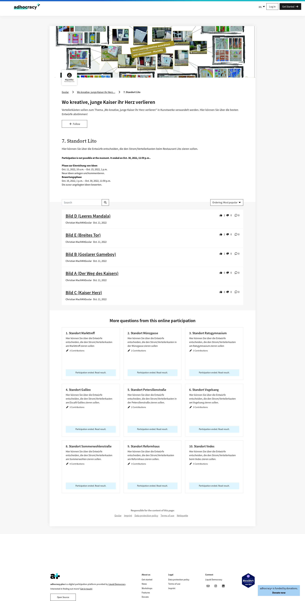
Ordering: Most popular (224, 202)
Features (146, 592)
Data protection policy (146, 515)
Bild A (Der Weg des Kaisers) (92, 273)
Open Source (63, 597)
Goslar (118, 515)
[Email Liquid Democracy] (208, 586)
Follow (76, 123)
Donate (145, 596)
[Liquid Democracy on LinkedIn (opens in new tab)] (223, 586)
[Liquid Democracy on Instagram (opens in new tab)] (216, 586)
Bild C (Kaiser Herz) (84, 292)
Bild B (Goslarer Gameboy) (91, 254)
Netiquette (182, 515)
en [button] (260, 6)
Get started (147, 579)
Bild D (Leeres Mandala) (88, 216)
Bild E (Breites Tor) (83, 235)
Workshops (147, 588)
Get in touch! (86, 588)
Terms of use (167, 515)
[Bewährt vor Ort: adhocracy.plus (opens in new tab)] (248, 580)
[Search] (105, 202)
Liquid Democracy (116, 584)
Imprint (128, 515)
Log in (272, 6)
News (144, 583)
